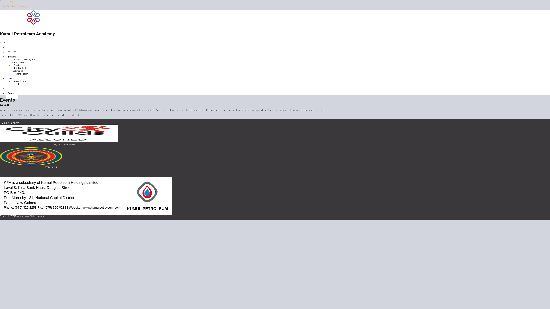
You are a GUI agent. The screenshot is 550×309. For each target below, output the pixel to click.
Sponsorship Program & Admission (23, 61)
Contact (11, 93)
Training (12, 56)
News (11, 78)
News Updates (21, 81)
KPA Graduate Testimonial (19, 69)
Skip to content (7, 1)
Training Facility (21, 74)
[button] (138, 42)
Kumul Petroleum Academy (14, 6)
